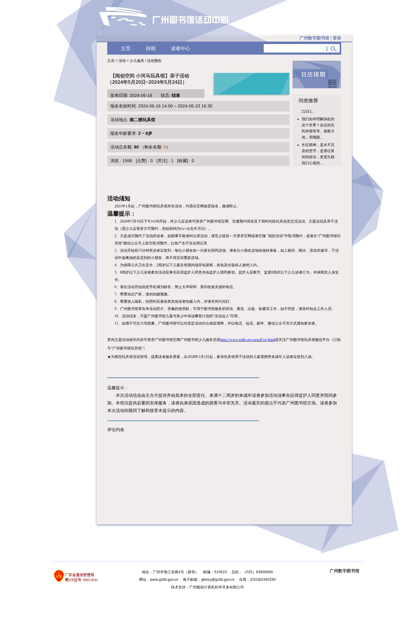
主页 (126, 48)
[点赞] (141, 160)
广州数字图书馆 (344, 570)
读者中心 (180, 48)
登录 (337, 38)
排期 (151, 48)
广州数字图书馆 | (320, 38)
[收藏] (182, 160)
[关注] (161, 160)
